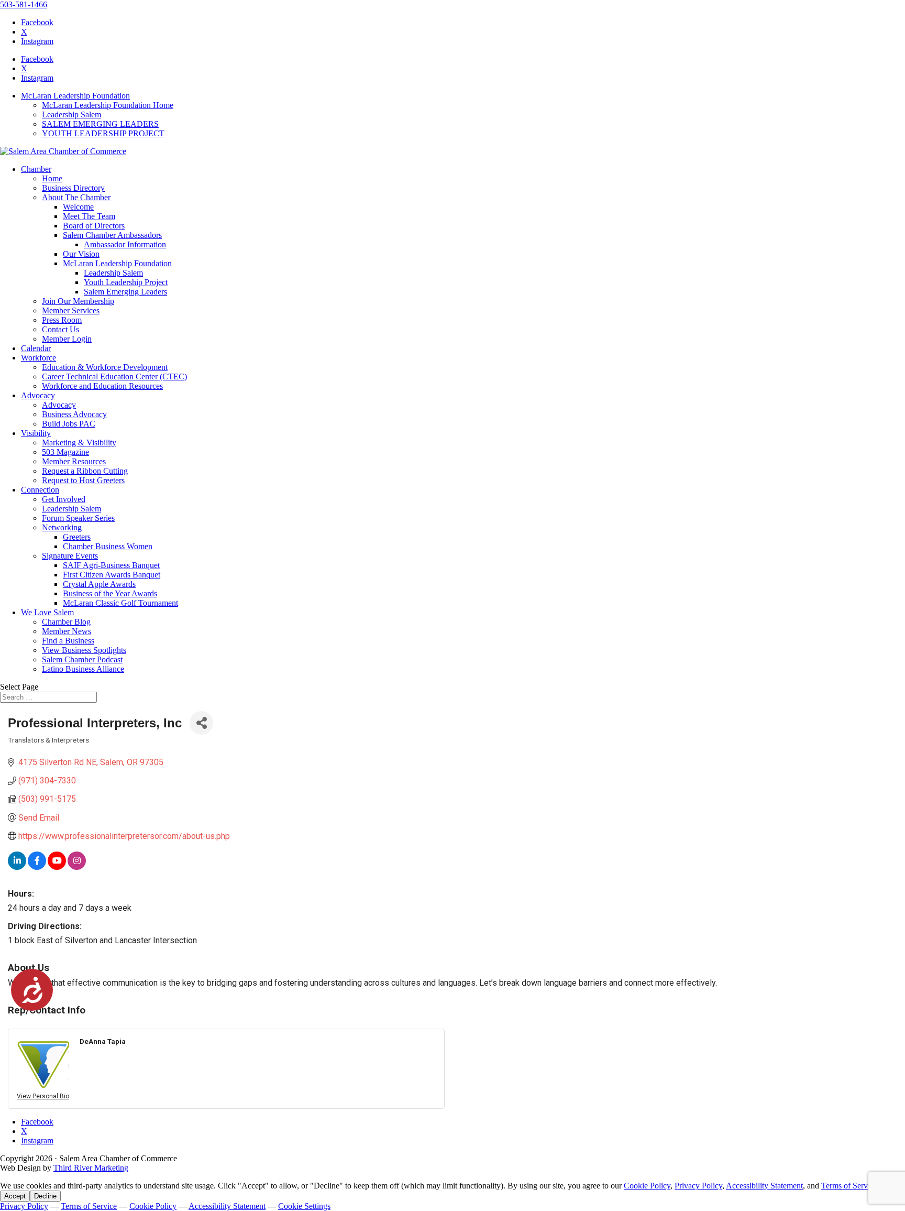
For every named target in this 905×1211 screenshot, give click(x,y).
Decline (45, 1196)
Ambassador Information (125, 244)
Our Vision (81, 253)
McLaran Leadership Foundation (75, 95)
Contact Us (60, 329)
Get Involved (63, 499)
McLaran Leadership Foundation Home (107, 105)
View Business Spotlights (84, 650)
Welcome (78, 206)
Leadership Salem (71, 114)
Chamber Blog (66, 621)
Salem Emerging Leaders (125, 291)
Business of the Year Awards (110, 593)
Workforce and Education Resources (102, 385)
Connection (40, 489)
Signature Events (70, 555)
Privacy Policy (698, 1185)
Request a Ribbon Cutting (85, 470)
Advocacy (38, 395)
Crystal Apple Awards (99, 584)
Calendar (36, 348)
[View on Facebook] (37, 867)
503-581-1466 (23, 4)
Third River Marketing (90, 1167)
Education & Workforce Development (105, 367)
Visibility (36, 433)
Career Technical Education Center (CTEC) (114, 376)
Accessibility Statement (764, 1185)
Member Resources (74, 461)
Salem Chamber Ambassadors (112, 235)
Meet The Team (89, 216)
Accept (15, 1196)
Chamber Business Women (107, 546)
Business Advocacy (74, 414)
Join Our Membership (78, 301)
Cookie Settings (304, 1206)
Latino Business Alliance (83, 668)
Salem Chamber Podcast (82, 659)
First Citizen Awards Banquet (111, 574)
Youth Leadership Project (126, 282)
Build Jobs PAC (68, 423)
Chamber (36, 169)
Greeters (77, 536)
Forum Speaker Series (78, 518)
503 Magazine (65, 452)
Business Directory (73, 187)
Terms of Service (849, 1185)
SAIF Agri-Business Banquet (111, 565)
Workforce (38, 357)
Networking (62, 527)
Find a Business (68, 640)
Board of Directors (94, 225)
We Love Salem (47, 612)
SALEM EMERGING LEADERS (100, 123)
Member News (66, 631)
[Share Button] (201, 723)
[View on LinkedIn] (17, 867)
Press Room (62, 319)
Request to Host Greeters (83, 480)
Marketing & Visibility (79, 442)
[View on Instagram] (77, 867)
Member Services (71, 310)
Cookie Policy (647, 1185)
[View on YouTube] (57, 867)
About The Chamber (76, 197)
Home (52, 178)
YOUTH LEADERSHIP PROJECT (103, 133)
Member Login (67, 338)
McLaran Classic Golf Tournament (120, 602)
